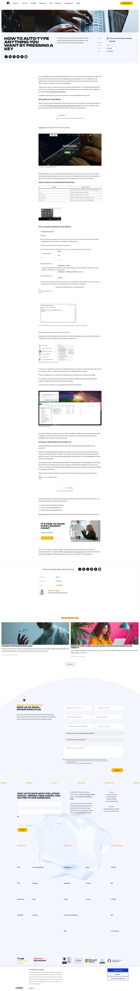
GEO (112, 883)
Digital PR (20, 915)
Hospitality (67, 883)
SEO (56, 552)
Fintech (88, 883)
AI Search (113, 867)
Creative (35, 915)
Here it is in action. (44, 514)
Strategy (35, 883)
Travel (65, 899)
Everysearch (69, 3)
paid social (67, 552)
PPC (61, 552)
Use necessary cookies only (118, 978)
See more (70, 664)
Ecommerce (67, 867)
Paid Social (20, 899)
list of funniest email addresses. (56, 92)
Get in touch (126, 3)
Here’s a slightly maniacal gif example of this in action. (65, 105)
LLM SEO (113, 899)
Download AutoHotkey (47, 231)
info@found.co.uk (29, 709)
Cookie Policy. (89, 763)
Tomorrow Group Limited (87, 794)
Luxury (88, 899)
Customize (117, 974)
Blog (51, 3)
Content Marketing (38, 867)
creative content (78, 552)
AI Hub (78, 3)
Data (34, 899)
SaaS (87, 867)
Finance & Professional (71, 915)
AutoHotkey (42, 127)
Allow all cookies (118, 970)
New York (111, 806)
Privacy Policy (82, 763)
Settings (31, 988)
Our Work (33, 3)
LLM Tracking (115, 931)
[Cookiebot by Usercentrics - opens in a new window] (19, 988)
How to (108, 45)
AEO (112, 915)
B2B (65, 931)
